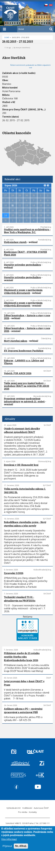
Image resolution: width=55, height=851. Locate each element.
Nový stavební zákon (15, 340)
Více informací (9, 839)
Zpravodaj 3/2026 (13, 573)
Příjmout (7, 846)
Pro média (22, 812)
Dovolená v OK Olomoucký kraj (21, 464)
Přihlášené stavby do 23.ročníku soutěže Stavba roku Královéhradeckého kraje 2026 (22, 657)
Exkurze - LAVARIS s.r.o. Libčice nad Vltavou (24, 362)
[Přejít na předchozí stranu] (45, 185)
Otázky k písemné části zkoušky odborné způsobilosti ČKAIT (22, 430)
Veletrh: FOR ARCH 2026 (17, 373)
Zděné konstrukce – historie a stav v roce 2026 (27, 317)
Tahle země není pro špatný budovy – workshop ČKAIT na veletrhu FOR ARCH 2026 (26, 386)
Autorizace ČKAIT (41, 808)
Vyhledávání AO (13, 808)
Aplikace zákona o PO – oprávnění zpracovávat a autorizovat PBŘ (23, 710)
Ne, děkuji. (21, 846)
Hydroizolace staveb (15, 242)
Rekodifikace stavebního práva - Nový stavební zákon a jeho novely (25, 524)
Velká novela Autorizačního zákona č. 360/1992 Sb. (25, 490)
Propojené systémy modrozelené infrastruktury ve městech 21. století (24, 400)
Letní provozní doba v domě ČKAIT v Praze (24, 683)
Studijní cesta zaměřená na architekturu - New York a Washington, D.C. (27, 231)
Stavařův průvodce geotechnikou (22, 264)
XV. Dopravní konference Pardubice (23, 350)
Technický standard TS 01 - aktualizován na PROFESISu (19, 598)
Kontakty (33, 812)
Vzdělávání (27, 808)
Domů (6, 37)
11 (13, 205)
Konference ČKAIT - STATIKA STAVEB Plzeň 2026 (25, 253)
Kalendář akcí (12, 179)
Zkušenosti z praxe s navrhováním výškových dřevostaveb (23, 291)
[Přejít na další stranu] (48, 185)
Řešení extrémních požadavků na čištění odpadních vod (30, 66)
